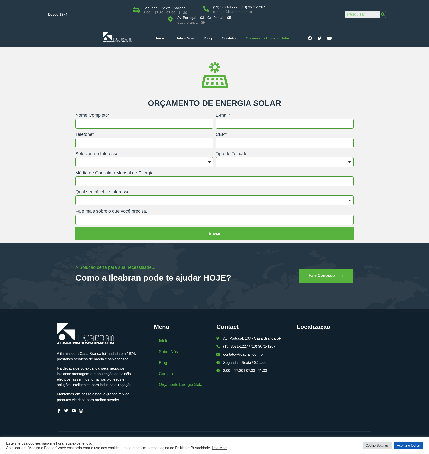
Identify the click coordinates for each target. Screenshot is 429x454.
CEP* (221, 134)
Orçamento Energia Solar (267, 38)
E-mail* (223, 115)
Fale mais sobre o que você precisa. (111, 211)
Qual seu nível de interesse (102, 191)
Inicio (160, 38)
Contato (229, 38)
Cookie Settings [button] (377, 445)
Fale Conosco (322, 275)
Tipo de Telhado (231, 153)
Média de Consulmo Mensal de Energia (114, 172)
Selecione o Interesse (96, 153)
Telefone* (84, 134)
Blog (208, 38)
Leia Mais (219, 448)
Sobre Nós (184, 38)
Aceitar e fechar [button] (408, 445)
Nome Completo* (92, 115)
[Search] (383, 14)
